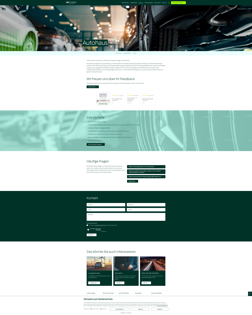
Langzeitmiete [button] (133, 2)
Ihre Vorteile (118, 53)
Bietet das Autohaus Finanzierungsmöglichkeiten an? (145, 176)
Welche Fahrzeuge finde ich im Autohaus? (141, 167)
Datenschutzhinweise (92, 223)
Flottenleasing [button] (125, 2)
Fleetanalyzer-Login (177, 2)
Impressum (129, 312)
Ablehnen (160, 309)
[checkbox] (84, 308)
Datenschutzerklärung (162, 305)
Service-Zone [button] (157, 2)
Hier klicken (98, 230)
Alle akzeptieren (120, 309)
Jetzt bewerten (91, 86)
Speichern (140, 309)
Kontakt (135, 53)
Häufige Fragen (127, 53)
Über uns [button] (164, 2)
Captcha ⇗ (104, 231)
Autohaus (141, 2)
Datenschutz (123, 312)
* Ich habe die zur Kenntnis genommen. (103, 225)
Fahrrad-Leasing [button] (149, 2)
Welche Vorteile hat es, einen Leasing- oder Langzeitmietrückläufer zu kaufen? (145, 171)
